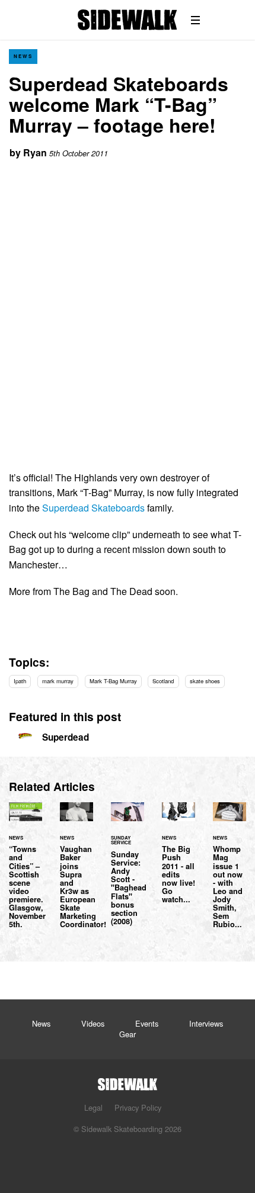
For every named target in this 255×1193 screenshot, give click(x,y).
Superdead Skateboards (93, 507)
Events (146, 1023)
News (23, 56)
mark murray (58, 681)
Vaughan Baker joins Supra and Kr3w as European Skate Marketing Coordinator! (76, 872)
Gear (127, 1034)
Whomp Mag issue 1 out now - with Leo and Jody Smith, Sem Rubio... (229, 872)
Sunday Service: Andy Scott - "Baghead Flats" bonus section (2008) (127, 870)
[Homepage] (127, 1080)
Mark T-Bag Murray (113, 681)
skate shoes (205, 681)
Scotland (163, 681)
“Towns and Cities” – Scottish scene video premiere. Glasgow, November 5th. (25, 872)
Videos (92, 1023)
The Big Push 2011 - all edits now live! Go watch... (178, 859)
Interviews (206, 1023)
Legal (93, 1107)
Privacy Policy (137, 1107)
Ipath (20, 681)
